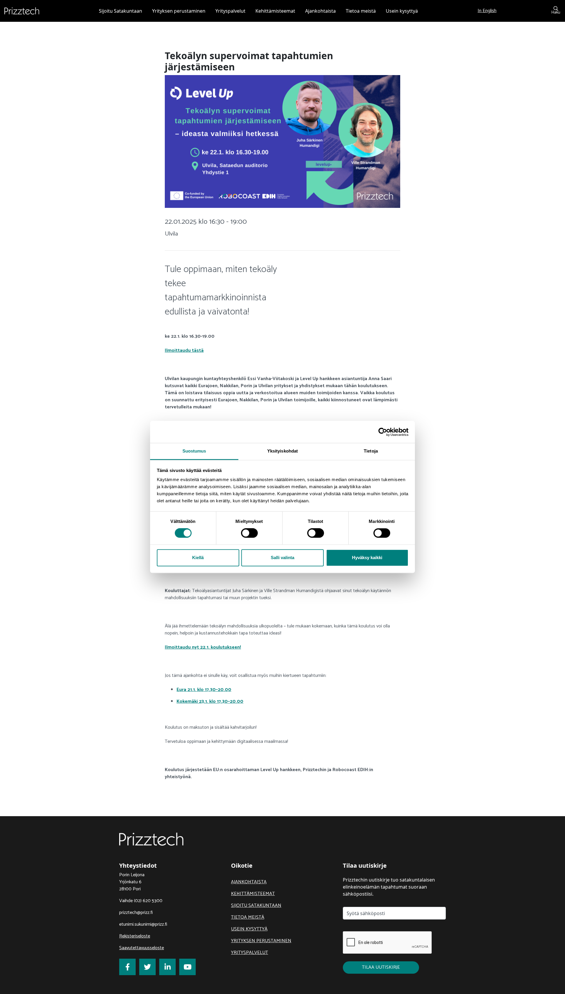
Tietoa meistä (247, 917)
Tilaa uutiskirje (381, 967)
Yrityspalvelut (249, 953)
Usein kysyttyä (249, 929)
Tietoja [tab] (371, 450)
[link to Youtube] (187, 967)
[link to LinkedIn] (167, 967)
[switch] (249, 533)
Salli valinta (282, 557)
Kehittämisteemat (253, 894)
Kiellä (198, 557)
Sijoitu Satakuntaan (256, 905)
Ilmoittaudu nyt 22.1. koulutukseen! (203, 647)
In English (487, 11)
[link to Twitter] (147, 967)
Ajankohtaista (249, 882)
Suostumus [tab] (194, 450)
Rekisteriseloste (134, 936)
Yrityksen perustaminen (261, 941)
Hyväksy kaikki (367, 557)
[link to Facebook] (127, 967)
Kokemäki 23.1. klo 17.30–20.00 (210, 701)
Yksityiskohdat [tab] (282, 450)
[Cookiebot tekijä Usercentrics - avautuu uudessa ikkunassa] (382, 432)
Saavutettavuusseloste (141, 948)
